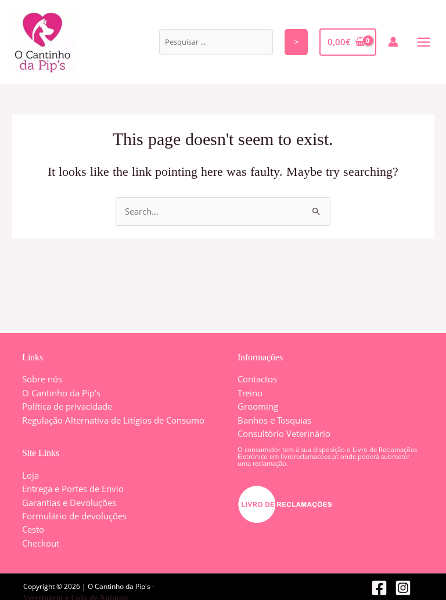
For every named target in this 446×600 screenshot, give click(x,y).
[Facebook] (379, 588)
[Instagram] (403, 588)
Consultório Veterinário (284, 433)
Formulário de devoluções (74, 516)
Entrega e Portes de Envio (73, 488)
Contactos (257, 379)
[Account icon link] (393, 42)
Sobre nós (42, 379)
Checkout (40, 543)
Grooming (258, 406)
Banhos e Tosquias (274, 420)
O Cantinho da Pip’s (61, 393)
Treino (250, 393)
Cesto (33, 529)
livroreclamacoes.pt (309, 456)
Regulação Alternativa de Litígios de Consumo (113, 420)
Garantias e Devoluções (69, 502)
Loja (30, 475)
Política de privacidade (67, 406)
